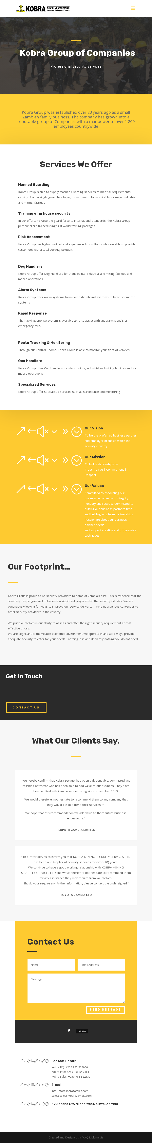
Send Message (105, 1009)
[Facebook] (69, 1031)
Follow (82, 1031)
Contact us (26, 707)
